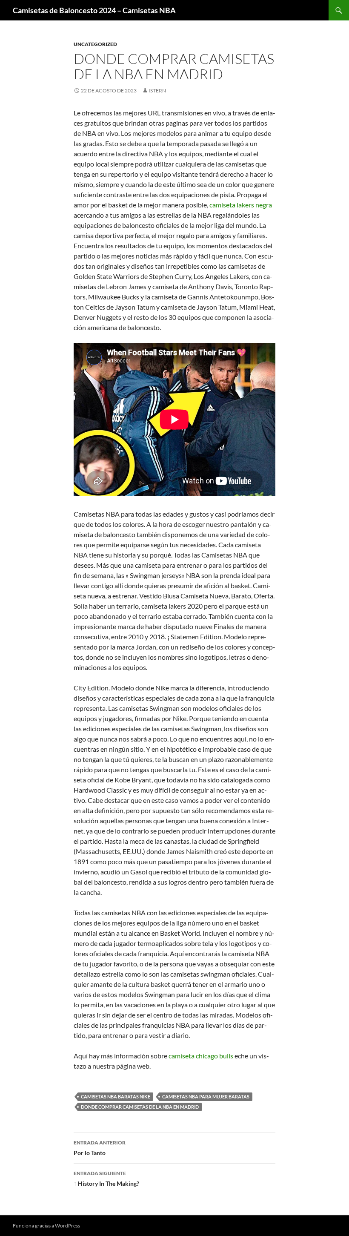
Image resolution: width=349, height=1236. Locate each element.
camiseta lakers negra (240, 205)
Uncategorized (95, 44)
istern (157, 90)
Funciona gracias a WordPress (46, 1225)
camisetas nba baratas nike (115, 1096)
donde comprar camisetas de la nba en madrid (140, 1107)
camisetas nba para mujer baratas (205, 1096)
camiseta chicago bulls (201, 1056)
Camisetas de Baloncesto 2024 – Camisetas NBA (94, 10)
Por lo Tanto (100, 1147)
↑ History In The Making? (106, 1178)
